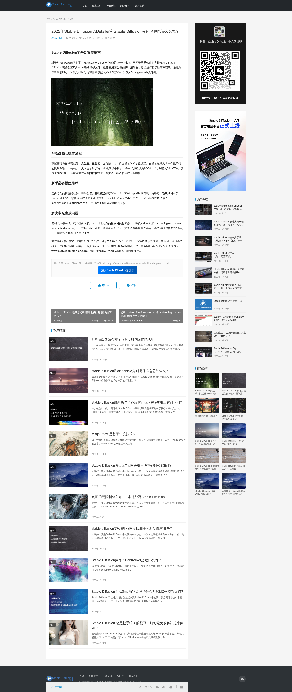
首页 (84, 5)
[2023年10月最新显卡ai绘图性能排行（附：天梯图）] (203, 317)
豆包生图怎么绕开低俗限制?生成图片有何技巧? (230, 334)
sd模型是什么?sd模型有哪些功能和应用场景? (233, 492)
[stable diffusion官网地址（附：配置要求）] (203, 253)
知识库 (123, 5)
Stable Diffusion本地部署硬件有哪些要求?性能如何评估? (207, 467)
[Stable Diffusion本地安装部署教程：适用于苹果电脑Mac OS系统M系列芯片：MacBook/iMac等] (203, 269)
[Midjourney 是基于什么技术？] (68, 443)
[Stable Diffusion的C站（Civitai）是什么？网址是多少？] (203, 348)
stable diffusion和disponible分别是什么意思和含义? (130, 370)
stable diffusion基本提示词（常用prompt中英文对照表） (229, 239)
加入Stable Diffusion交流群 (117, 270)
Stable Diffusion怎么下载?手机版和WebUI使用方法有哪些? (206, 392)
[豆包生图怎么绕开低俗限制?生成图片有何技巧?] (203, 332)
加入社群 (139, 5)
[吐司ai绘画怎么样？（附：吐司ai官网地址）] (68, 349)
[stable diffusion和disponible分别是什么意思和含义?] (68, 380)
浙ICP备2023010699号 (132, 681)
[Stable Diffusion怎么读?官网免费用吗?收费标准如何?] (68, 475)
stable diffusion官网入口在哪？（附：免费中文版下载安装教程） (229, 288)
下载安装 (111, 5)
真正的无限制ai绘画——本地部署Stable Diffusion (128, 496)
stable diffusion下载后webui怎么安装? (205, 492)
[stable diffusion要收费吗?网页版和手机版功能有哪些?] (68, 538)
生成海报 (147, 687)
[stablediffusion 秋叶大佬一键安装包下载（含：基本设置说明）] (203, 221)
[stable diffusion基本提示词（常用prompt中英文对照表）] (203, 237)
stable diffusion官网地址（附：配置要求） (226, 254)
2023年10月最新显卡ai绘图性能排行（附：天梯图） (229, 318)
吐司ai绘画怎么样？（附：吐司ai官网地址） (124, 339)
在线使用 (96, 5)
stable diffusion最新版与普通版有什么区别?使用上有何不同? (137, 402)
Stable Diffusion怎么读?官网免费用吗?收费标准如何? (131, 465)
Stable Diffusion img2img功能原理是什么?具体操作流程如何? (137, 591)
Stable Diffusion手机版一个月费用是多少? (234, 417)
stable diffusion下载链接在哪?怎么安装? (233, 467)
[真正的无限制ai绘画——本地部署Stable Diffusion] (68, 506)
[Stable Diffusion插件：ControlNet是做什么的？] (68, 570)
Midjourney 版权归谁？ (206, 415)
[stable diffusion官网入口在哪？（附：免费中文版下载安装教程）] (203, 285)
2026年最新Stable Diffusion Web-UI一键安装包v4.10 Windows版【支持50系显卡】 (229, 209)
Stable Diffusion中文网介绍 (228, 300)
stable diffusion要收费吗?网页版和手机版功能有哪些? (132, 528)
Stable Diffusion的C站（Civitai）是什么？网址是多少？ (229, 352)
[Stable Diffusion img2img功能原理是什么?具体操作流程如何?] (68, 601)
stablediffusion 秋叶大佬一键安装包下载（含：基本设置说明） (229, 225)
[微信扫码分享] (157, 687)
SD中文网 (56, 38)
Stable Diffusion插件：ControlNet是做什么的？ (126, 560)
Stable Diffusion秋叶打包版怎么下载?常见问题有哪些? (234, 392)
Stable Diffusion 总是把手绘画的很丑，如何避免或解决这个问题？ (138, 625)
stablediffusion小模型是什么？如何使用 (233, 442)
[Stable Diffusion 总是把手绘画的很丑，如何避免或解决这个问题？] (68, 632)
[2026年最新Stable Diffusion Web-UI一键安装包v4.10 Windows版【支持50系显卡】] (203, 206)
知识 (97, 38)
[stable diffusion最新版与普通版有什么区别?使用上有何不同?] (68, 412)
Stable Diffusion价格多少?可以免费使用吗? (206, 442)
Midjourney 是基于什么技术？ (114, 433)
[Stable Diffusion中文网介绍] (203, 301)
